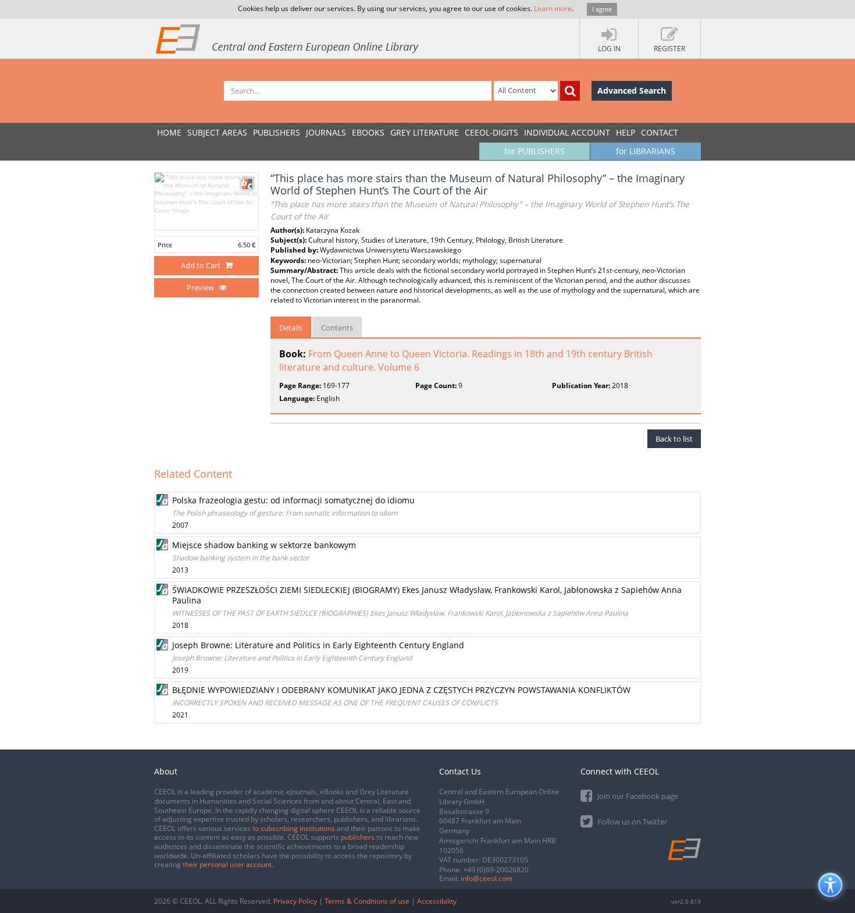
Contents (337, 327)
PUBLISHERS (276, 132)
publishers (358, 837)
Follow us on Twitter (631, 821)
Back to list (674, 439)
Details (290, 327)
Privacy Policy (295, 901)
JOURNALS (326, 132)
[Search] (570, 91)
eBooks (368, 132)
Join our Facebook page (637, 796)
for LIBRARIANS (645, 151)
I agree (602, 9)
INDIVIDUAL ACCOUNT (567, 132)
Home (169, 132)
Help (625, 132)
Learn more (553, 8)
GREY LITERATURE (424, 132)
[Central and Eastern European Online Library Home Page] (288, 38)
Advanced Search (631, 90)
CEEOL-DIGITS (491, 132)
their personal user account (227, 864)
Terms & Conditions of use (367, 901)
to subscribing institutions (293, 828)
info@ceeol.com (486, 878)
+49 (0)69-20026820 (496, 870)
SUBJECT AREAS (217, 132)
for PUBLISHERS (534, 151)
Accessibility (437, 901)
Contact (659, 132)
